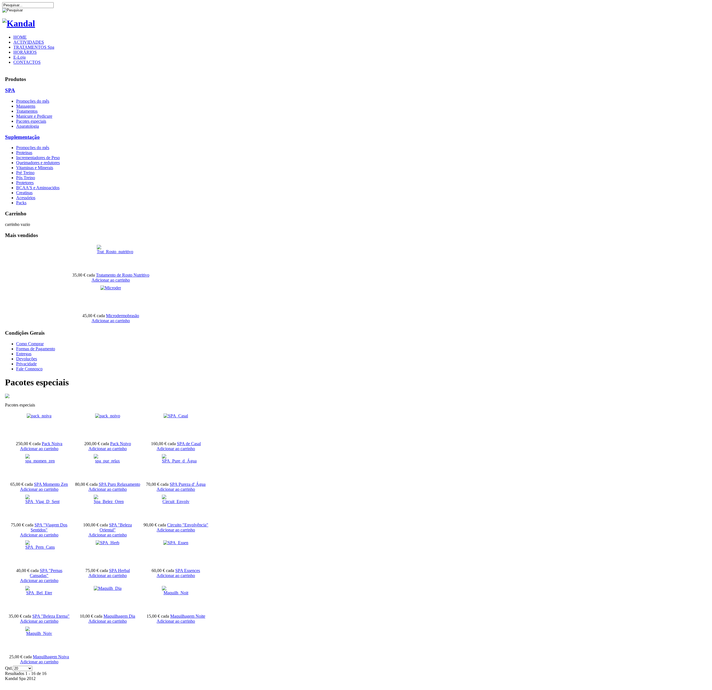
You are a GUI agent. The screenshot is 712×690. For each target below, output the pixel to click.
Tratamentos (27, 111)
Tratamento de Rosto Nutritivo (122, 275)
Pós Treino (25, 177)
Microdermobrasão (122, 315)
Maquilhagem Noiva (51, 656)
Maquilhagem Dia (119, 616)
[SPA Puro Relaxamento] (108, 461)
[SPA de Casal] (176, 415)
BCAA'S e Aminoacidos (38, 187)
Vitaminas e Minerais (34, 167)
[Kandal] (18, 23)
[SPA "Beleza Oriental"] (109, 501)
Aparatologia (27, 126)
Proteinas (24, 152)
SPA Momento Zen (51, 484)
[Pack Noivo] (107, 415)
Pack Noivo (120, 443)
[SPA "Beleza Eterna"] (39, 592)
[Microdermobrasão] (110, 287)
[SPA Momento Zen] (40, 461)
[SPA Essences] (175, 542)
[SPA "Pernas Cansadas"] (40, 547)
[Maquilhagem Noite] (176, 592)
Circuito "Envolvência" (187, 525)
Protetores (25, 182)
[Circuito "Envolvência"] (176, 501)
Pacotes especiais (31, 121)
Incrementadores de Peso (38, 157)
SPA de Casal (189, 443)
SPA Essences (187, 570)
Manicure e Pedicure (34, 116)
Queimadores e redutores (38, 162)
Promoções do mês (32, 101)
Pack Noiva (52, 443)
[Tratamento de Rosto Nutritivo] (115, 251)
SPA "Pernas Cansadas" (46, 573)
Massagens (25, 106)
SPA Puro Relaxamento (119, 484)
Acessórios (25, 197)
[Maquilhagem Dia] (108, 588)
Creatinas (24, 192)
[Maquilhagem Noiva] (39, 633)
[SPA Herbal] (107, 542)
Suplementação (22, 137)
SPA (10, 90)
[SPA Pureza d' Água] (179, 461)
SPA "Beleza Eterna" (51, 616)
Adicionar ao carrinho (111, 280)
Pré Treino (25, 172)
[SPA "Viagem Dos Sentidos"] (42, 501)
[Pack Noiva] (39, 415)
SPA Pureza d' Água (188, 484)
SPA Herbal (119, 570)
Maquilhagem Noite (187, 616)
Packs (21, 202)
